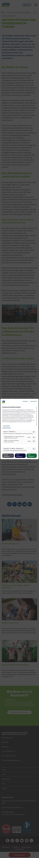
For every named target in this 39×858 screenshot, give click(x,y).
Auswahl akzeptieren (7, 455)
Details (29, 437)
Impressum (25, 401)
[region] (19, 429)
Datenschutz (33, 401)
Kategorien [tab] (6, 426)
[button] (33, 431)
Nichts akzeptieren (19, 455)
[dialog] (19, 429)
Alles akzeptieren (31, 455)
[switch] (34, 432)
